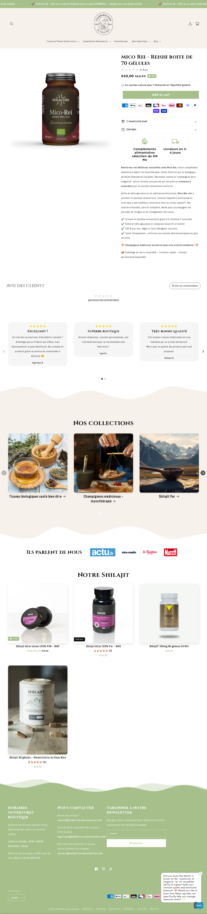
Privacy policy (101, 909)
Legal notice (154, 909)
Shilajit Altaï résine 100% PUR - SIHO (38, 646)
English (14, 897)
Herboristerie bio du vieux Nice (67, 909)
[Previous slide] (4, 351)
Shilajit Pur (167, 496)
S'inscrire (136, 843)
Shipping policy (128, 909)
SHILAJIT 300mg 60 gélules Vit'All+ (169, 646)
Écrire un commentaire (185, 285)
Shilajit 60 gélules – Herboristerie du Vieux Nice (38, 757)
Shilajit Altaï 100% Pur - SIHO (103, 646)
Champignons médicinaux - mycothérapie (103, 498)
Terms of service (114, 909)
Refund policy (88, 909)
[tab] (102, 378)
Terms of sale (142, 909)
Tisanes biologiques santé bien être (35, 496)
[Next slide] (203, 351)
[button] (11, 23)
